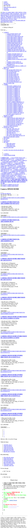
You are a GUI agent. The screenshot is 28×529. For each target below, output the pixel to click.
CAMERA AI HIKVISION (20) (14, 55)
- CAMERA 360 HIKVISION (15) (18, 171)
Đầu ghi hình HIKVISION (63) (14, 70)
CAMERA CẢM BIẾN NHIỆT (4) (15, 56)
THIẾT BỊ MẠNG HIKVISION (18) (15, 118)
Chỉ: (2, 196)
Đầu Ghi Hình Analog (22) (13, 71)
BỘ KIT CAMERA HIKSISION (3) (15, 102)
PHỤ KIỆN (6, 138)
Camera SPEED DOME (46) (13, 45)
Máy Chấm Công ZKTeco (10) (14, 134)
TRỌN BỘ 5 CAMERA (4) (13, 92)
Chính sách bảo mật (8, 447)
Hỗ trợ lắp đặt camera (9, 457)
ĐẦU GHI (6, 68)
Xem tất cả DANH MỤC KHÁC (11, 136)
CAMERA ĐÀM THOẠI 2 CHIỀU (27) (16, 66)
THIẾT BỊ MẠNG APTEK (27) (14, 122)
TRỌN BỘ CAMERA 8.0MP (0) (14, 111)
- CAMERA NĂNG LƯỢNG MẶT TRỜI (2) (14, 174)
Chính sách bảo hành (9, 449)
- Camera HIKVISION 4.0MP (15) (9, 161)
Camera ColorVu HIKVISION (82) (15, 47)
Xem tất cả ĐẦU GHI (9, 83)
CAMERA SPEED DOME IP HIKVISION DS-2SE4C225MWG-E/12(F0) (14, 317)
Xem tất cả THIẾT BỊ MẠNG (11, 126)
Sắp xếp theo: (4, 195)
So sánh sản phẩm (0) (6, 193)
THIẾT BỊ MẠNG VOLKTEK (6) (15, 123)
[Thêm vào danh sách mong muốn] (7, 253)
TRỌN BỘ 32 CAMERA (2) (14, 100)
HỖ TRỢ (6, 142)
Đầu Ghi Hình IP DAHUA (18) (14, 82)
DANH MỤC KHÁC (9, 127)
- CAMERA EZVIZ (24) (18, 173)
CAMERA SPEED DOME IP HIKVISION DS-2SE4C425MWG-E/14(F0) (14, 337)
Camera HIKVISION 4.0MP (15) (14, 39)
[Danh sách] (1, 192)
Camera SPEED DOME (9, 155)
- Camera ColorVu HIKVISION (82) (16, 167)
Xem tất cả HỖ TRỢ (9, 147)
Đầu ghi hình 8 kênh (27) (13, 75)
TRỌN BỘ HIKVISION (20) (14, 87)
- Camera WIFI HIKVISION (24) (13, 165)
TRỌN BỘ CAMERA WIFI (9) (14, 104)
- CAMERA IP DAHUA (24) (14, 158)
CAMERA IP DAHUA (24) (13, 35)
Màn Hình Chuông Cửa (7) (13, 131)
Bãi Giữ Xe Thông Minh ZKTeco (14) (16, 135)
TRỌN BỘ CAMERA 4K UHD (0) (15, 112)
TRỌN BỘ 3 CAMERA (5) (13, 90)
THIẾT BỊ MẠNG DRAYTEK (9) (15, 119)
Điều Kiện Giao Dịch (9, 450)
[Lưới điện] (2, 192)
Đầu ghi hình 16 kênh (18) (13, 76)
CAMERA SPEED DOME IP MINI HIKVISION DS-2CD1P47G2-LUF (11, 414)
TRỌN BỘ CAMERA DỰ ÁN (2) (15, 103)
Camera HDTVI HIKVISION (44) (15, 36)
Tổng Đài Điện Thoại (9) (12, 130)
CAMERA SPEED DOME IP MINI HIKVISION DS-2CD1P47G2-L (11, 395)
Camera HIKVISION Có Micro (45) (15, 48)
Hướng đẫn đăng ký (8, 458)
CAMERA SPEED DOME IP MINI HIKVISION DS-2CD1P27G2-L (11, 356)
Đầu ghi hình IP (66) (11, 72)
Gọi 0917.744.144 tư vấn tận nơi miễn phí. (14, 150)
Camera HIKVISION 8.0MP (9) (14, 41)
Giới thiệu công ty (8, 445)
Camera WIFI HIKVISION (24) (14, 44)
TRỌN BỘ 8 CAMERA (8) (13, 96)
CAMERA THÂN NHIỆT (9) (14, 62)
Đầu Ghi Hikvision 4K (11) (13, 80)
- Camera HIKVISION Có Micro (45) (14, 168)
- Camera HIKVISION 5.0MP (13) (12, 162)
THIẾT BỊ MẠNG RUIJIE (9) (14, 124)
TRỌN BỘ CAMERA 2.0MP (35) (15, 107)
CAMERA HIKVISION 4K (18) (14, 43)
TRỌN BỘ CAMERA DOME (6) (15, 106)
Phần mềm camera (11, 143)
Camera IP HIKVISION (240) (14, 33)
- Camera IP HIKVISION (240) (17, 157)
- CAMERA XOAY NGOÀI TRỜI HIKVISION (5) (13, 177)
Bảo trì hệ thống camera (9, 462)
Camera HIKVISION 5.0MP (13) (14, 40)
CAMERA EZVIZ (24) (12, 58)
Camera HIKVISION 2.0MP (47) (14, 37)
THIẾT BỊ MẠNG (8, 116)
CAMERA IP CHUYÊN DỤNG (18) (16, 49)
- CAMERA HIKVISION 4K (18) (14, 164)
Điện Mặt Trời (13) (11, 132)
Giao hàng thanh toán (9, 461)
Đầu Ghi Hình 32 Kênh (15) (13, 79)
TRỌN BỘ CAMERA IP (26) (14, 86)
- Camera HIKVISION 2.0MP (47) (18, 160)
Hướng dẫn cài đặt (11, 146)
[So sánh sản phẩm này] (9, 253)
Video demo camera (8, 464)
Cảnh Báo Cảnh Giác (9, 465)
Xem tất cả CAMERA (9, 67)
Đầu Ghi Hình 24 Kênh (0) (13, 78)
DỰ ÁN (5, 139)
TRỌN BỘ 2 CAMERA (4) (13, 88)
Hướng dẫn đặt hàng (8, 460)
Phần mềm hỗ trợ (11, 144)
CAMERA (6, 32)
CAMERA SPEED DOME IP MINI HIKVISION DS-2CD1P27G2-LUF (11, 375)
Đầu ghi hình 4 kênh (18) (13, 74)
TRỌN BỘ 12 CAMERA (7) (14, 98)
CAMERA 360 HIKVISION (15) (15, 53)
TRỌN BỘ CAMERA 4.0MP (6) (14, 108)
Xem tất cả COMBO (8, 115)
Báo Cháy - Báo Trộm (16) (13, 128)
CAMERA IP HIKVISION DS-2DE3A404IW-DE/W (10, 220)
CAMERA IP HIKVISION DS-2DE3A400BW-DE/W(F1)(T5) (10, 202)
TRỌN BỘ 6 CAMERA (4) (13, 94)
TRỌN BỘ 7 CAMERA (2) (13, 95)
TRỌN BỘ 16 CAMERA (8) (14, 99)
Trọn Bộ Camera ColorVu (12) (14, 114)
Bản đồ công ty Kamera (9, 451)
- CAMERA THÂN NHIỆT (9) (12, 176)
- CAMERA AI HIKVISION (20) (9, 172)
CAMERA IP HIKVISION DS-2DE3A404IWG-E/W (10, 240)
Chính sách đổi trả (8, 446)
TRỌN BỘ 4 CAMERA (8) (13, 91)
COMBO (6, 84)
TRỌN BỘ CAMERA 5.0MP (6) (14, 110)
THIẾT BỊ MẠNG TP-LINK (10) (15, 120)
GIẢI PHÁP (7, 140)
